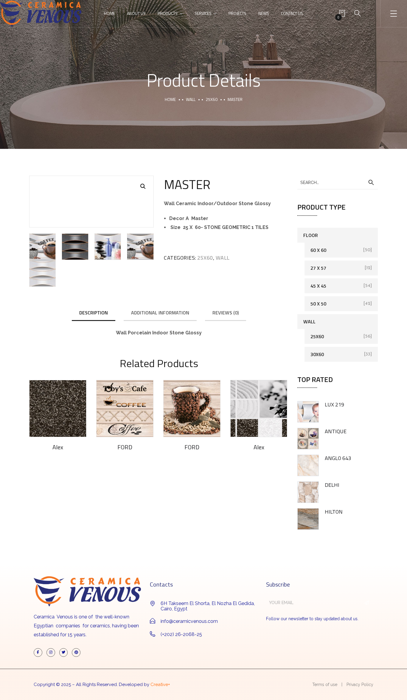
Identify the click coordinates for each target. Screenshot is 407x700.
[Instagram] (50, 652)
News (263, 13)
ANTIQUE (336, 431)
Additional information (160, 312)
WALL (190, 99)
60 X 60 (318, 250)
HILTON (334, 512)
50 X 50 (318, 303)
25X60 (212, 99)
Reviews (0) (225, 312)
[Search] (371, 182)
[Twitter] (63, 652)
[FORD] (124, 408)
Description (93, 312)
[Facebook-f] (38, 652)
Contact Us (292, 13)
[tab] (93, 313)
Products (168, 13)
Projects (237, 13)
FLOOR (310, 235)
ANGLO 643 (338, 458)
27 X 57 (318, 268)
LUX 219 (334, 404)
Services (203, 13)
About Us (136, 13)
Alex (57, 447)
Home (109, 13)
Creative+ (160, 684)
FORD (124, 447)
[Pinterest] (76, 652)
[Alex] (57, 408)
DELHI (332, 485)
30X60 (317, 354)
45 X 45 (318, 285)
